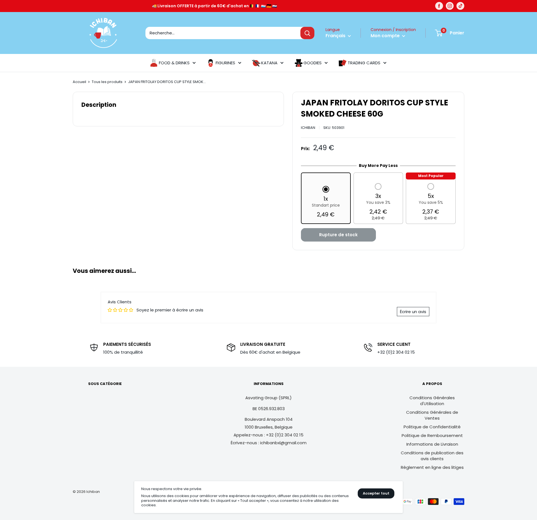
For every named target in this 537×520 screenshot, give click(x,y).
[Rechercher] (307, 33)
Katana (269, 63)
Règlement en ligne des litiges (432, 467)
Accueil (79, 81)
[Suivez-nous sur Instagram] (450, 6)
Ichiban (308, 127)
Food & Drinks (174, 63)
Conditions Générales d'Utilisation (432, 400)
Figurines (225, 63)
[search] (222, 33)
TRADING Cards (364, 63)
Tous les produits (107, 81)
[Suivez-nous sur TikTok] (460, 6)
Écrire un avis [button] (413, 312)
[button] (326, 202)
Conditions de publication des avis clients (432, 456)
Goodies (312, 63)
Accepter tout (376, 493)
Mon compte (386, 35)
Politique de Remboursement (432, 435)
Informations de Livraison (432, 444)
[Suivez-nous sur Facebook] (439, 6)
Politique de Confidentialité (432, 427)
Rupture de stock (338, 235)
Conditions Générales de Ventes (432, 415)
